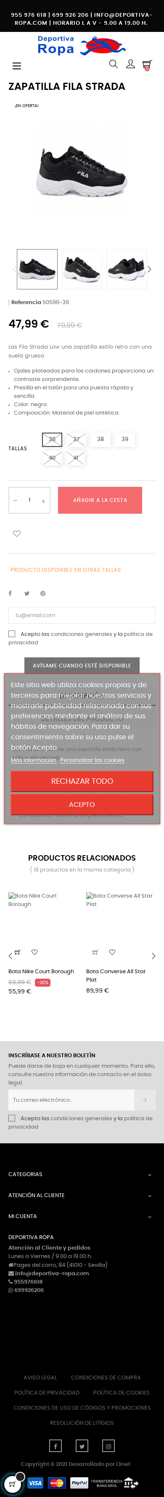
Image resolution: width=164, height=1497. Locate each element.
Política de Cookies (121, 1393)
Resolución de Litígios (82, 1423)
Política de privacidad (46, 1393)
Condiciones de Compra (106, 1378)
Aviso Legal (40, 1378)
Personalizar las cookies (92, 760)
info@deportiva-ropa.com (52, 1273)
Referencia (26, 302)
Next (149, 269)
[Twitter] (82, 1445)
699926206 (29, 1290)
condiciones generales (81, 634)
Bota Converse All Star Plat (116, 976)
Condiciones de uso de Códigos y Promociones (82, 1408)
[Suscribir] (145, 1100)
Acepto (82, 804)
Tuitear (30, 594)
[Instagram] (108, 1445)
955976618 (28, 1282)
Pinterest (46, 594)
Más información (34, 760)
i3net (123, 1464)
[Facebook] (55, 1445)
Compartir (14, 594)
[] (95, 952)
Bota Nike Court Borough (41, 971)
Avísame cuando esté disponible (82, 665)
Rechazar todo (82, 781)
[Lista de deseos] (16, 533)
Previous (14, 269)
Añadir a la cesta (100, 500)
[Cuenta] (130, 65)
